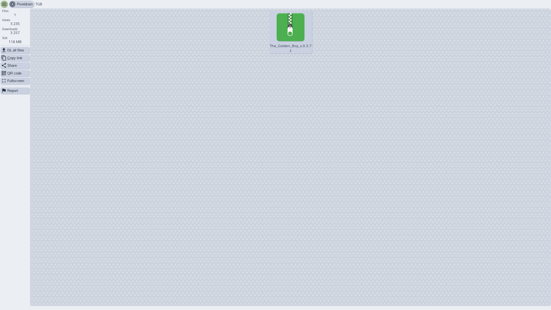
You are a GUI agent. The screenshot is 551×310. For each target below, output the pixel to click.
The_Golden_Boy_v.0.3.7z (290, 48)
